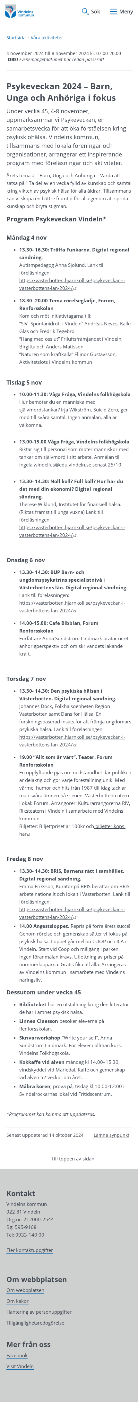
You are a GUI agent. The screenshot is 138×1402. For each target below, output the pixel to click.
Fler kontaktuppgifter (29, 1250)
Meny (126, 11)
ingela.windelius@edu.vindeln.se (55, 464)
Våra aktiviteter (47, 38)
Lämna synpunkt (111, 1135)
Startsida (16, 38)
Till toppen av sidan (72, 1158)
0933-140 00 (29, 1234)
